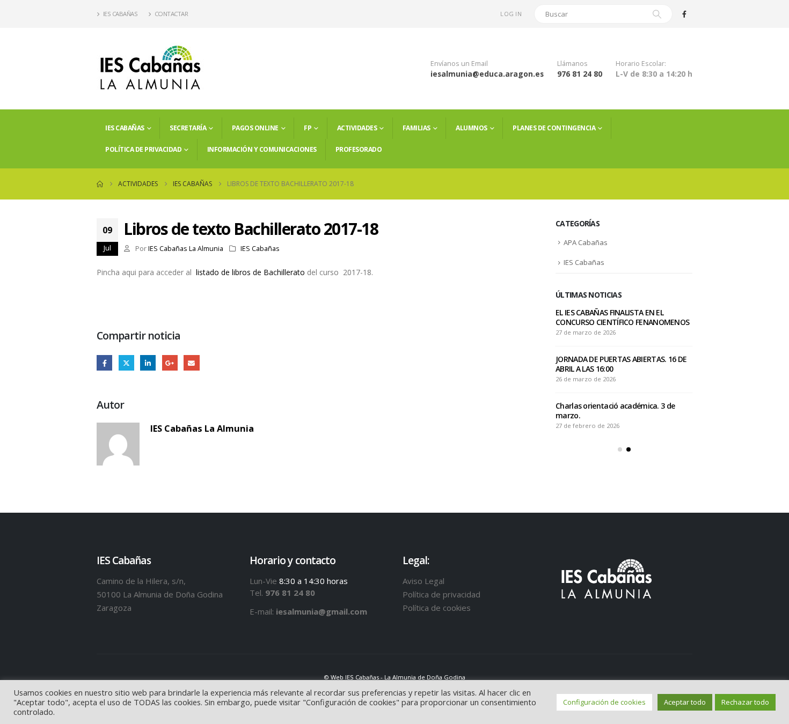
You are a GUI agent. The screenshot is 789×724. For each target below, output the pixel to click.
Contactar (171, 14)
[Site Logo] (150, 68)
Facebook (104, 363)
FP (307, 127)
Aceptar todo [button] (685, 702)
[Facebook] (684, 13)
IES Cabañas (120, 14)
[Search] (657, 14)
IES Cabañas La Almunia (185, 248)
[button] (620, 449)
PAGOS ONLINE (255, 127)
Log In (511, 14)
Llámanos (572, 63)
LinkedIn (148, 363)
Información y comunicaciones (262, 149)
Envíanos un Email (459, 63)
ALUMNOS (471, 127)
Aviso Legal (423, 580)
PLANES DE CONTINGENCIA (554, 127)
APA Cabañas (586, 242)
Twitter (126, 363)
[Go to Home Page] (100, 184)
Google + (170, 363)
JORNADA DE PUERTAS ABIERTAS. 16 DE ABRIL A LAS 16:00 (621, 364)
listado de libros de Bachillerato (250, 272)
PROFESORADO (358, 149)
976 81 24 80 (579, 74)
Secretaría (188, 127)
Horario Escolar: (641, 63)
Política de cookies (437, 607)
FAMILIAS (416, 127)
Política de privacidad (143, 149)
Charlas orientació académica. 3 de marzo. (615, 410)
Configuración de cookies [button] (604, 702)
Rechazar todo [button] (745, 702)
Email (191, 363)
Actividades (357, 127)
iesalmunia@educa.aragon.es (487, 74)
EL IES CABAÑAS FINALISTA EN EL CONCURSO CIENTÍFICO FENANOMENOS (622, 317)
